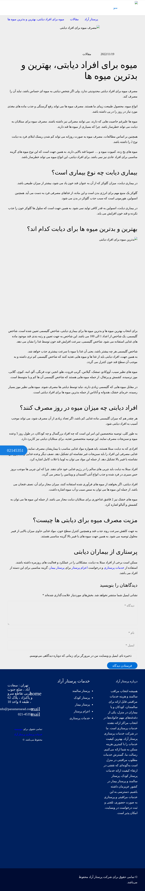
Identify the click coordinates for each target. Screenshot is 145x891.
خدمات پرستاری (114, 567)
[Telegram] (119, 841)
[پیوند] (132, 5)
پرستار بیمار (56, 567)
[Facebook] (131, 828)
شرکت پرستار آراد (100, 877)
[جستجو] (6, 8)
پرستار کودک (81, 697)
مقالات (87, 54)
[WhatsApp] (131, 853)
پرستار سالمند (81, 690)
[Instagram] (131, 841)
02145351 (15, 450)
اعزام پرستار (80, 567)
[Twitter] (119, 828)
